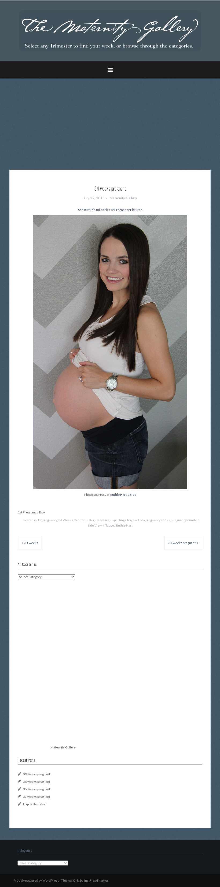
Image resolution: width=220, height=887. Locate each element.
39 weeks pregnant (36, 774)
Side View (95, 525)
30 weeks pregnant (36, 782)
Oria (76, 880)
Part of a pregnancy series (151, 520)
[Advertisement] (110, 120)
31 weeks (31, 543)
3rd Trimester (84, 520)
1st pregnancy (47, 520)
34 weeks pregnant (182, 543)
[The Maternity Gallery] (110, 30)
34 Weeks (65, 520)
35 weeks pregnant (36, 789)
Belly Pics (102, 520)
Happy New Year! (35, 804)
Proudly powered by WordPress (36, 880)
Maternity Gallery (123, 198)
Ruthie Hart (124, 525)
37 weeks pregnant (36, 797)
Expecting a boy (121, 520)
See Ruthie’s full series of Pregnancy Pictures (110, 210)
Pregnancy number (185, 520)
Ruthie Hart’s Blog (123, 495)
